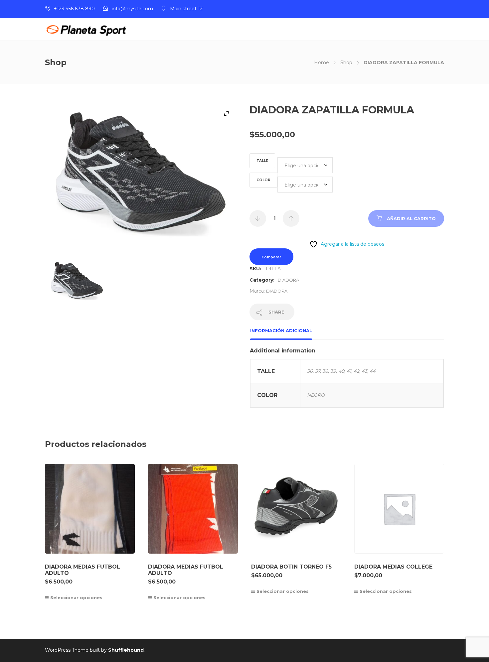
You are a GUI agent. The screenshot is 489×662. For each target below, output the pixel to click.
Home (321, 63)
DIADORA (288, 280)
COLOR (263, 180)
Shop (346, 63)
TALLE (262, 161)
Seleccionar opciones (76, 597)
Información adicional (281, 330)
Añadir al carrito (411, 218)
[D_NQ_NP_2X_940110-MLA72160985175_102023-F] (77, 284)
